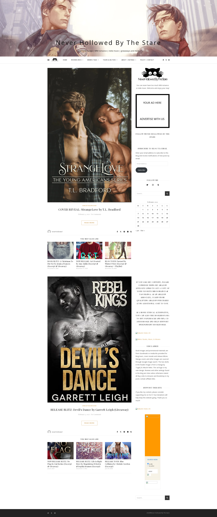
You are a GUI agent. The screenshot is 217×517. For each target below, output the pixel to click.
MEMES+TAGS (92, 60)
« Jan (137, 230)
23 (148, 222)
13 (167, 214)
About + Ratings (127, 60)
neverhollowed (57, 232)
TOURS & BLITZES (109, 60)
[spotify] (169, 60)
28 (138, 226)
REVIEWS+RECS (76, 60)
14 (138, 218)
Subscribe (141, 170)
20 (167, 218)
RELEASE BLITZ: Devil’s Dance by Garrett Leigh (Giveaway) (90, 409)
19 (162, 218)
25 (157, 222)
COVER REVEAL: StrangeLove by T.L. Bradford (89, 209)
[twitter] (163, 60)
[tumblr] (166, 60)
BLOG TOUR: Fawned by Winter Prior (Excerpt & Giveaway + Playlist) (116, 263)
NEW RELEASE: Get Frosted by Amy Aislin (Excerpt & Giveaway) (88, 263)
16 (148, 218)
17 (152, 218)
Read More (89, 223)
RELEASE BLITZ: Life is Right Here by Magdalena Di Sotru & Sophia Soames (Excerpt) (89, 464)
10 (152, 214)
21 (138, 222)
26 (162, 222)
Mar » (142, 230)
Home (65, 60)
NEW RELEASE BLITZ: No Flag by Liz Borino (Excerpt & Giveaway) (59, 464)
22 (143, 222)
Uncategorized (89, 205)
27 (167, 222)
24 (152, 222)
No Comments (96, 214)
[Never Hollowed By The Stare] (55, 60)
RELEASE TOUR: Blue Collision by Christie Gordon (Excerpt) (117, 464)
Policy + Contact (147, 60)
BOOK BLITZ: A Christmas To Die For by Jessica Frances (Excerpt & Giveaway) (60, 263)
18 (157, 218)
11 (157, 214)
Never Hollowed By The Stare (108, 42)
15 (143, 218)
